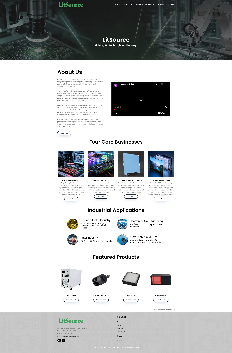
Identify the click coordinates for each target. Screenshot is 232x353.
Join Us (119, 341)
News (138, 4)
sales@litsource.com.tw (71, 336)
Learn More (64, 133)
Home (117, 4)
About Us (128, 4)
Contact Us (162, 4)
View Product (71, 300)
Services (149, 4)
